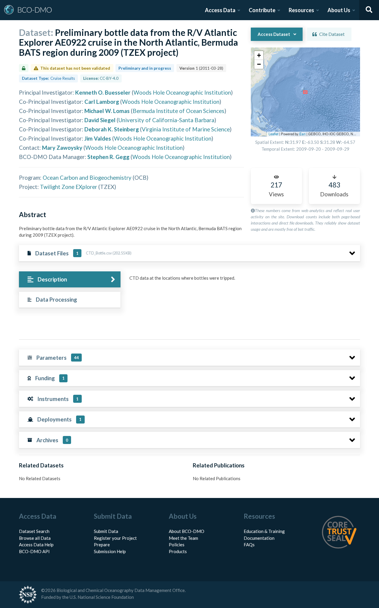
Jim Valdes (97, 138)
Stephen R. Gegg (108, 156)
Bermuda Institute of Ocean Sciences (178, 110)
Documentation (259, 538)
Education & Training (264, 531)
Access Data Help (36, 544)
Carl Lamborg (101, 101)
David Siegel (99, 120)
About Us (338, 10)
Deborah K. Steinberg (111, 129)
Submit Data (106, 531)
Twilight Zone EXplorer (68, 186)
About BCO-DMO (186, 531)
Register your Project (115, 538)
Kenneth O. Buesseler (103, 92)
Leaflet (273, 133)
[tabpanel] (243, 280)
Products (178, 551)
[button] (258, 55)
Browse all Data (35, 538)
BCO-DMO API (34, 551)
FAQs (249, 544)
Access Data (220, 10)
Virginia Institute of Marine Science (186, 129)
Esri (302, 133)
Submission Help (110, 551)
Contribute (262, 10)
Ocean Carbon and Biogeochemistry (87, 177)
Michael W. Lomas (107, 110)
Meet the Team (183, 538)
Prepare (102, 544)
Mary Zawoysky (62, 147)
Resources (301, 10)
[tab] (70, 279)
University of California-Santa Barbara (166, 120)
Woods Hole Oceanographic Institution (182, 92)
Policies (176, 544)
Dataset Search (34, 531)
